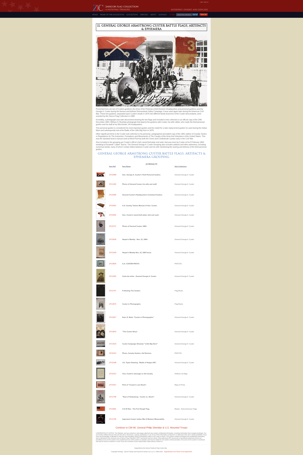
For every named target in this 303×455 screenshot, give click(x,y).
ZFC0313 (112, 353)
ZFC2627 (112, 317)
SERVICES (144, 15)
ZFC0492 (112, 215)
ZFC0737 (112, 226)
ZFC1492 (112, 184)
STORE (172, 15)
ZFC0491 (112, 206)
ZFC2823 (112, 332)
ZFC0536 (112, 239)
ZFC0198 (112, 362)
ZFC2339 (112, 252)
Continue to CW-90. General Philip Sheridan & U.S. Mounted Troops (151, 427)
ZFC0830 (112, 264)
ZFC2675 (112, 304)
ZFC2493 (112, 276)
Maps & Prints (180, 385)
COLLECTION (132, 15)
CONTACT (163, 15)
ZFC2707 (112, 291)
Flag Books (179, 291)
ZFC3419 (112, 344)
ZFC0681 (112, 409)
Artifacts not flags (181, 374)
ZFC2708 (112, 397)
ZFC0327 (112, 385)
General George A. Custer (184, 175)
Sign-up (206, 2)
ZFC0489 (112, 175)
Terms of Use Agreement (178, 452)
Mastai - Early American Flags (186, 409)
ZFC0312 (112, 374)
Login (201, 2)
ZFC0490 (112, 195)
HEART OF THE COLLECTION (112, 15)
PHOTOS (178, 264)
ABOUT (153, 15)
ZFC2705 (112, 419)
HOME (95, 15)
